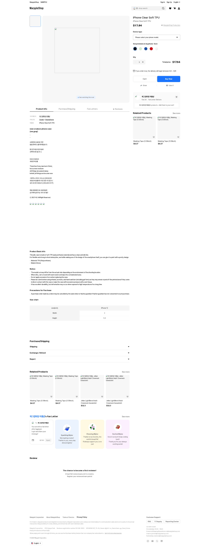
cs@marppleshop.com (173, 531)
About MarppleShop (53, 517)
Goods (41, 120)
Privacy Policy (82, 517)
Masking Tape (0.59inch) (39, 401)
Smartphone (49, 120)
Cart (144, 79)
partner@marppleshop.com (159, 533)
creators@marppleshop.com (163, 536)
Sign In (162, 2)
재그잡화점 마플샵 (44, 116)
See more (126, 372)
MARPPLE (44, 2)
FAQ (149, 521)
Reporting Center (172, 521)
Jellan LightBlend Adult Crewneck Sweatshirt (89, 402)
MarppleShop (34, 2)
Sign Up (169, 2)
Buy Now (168, 79)
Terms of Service (68, 517)
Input (48, 440)
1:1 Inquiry (158, 521)
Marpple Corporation (37, 517)
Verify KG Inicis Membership (113, 533)
